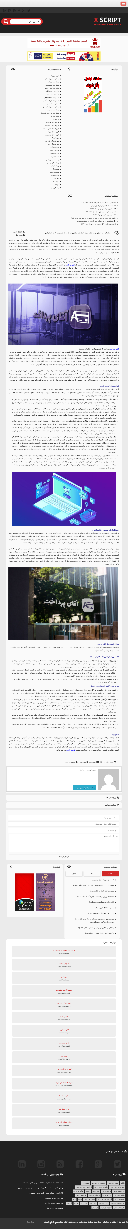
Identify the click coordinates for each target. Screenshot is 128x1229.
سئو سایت (85, 1183)
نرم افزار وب (54, 188)
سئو (74, 1199)
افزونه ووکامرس (119, 1191)
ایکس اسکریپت (100, 1222)
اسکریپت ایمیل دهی (52, 88)
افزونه (76, 1203)
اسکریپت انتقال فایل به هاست (103, 908)
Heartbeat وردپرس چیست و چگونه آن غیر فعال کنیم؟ (95, 896)
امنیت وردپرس (81, 1195)
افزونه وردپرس (119, 1207)
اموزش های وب (53, 144)
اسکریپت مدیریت (53, 110)
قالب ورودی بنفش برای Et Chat (104, 215)
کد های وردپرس (94, 1195)
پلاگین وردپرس (78, 1191)
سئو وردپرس (106, 1195)
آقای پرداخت (70, 265)
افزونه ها (56, 119)
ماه (92, 873)
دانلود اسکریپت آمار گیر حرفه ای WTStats (101, 212)
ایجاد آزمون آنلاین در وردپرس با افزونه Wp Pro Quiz (96, 928)
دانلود (123, 1183)
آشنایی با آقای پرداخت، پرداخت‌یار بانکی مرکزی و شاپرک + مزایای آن (78, 233)
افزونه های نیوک (53, 132)
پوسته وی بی (54, 175)
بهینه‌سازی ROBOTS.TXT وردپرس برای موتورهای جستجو (93, 885)
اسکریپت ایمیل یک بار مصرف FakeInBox (99, 933)
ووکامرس (93, 1203)
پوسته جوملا (55, 156)
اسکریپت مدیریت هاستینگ (50, 113)
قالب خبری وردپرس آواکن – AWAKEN (102, 208)
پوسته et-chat (54, 147)
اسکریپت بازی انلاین (52, 91)
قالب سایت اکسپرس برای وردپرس (103, 205)
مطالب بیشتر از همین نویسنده (84, 788)
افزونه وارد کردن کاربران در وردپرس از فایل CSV (98, 224)
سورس (56, 178)
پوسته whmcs (54, 153)
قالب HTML (106, 1191)
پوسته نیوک (55, 166)
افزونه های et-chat (52, 122)
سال (74, 873)
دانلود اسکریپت (119, 1195)
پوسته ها (56, 169)
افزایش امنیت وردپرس (84, 1187)
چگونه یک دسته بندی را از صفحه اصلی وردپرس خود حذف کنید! (93, 218)
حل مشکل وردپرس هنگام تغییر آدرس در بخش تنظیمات (96, 221)
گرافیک (56, 184)
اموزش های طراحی (52, 141)
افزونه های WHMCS (52, 125)
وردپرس (95, 1207)
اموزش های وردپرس (117, 1187)
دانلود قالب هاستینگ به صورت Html (101, 902)
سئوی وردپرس (113, 1183)
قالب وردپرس (103, 1203)
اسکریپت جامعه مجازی (51, 97)
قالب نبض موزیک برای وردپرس (103, 880)
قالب (80, 1199)
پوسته (88, 1191)
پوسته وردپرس (54, 172)
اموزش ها (55, 138)
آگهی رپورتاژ (55, 76)
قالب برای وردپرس (101, 1187)
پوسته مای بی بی (53, 163)
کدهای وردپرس (89, 1199)
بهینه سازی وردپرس (98, 1183)
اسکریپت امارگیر (53, 82)
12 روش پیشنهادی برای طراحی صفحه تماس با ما (98, 202)
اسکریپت (84, 1203)
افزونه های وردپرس (52, 135)
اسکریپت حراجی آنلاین (51, 100)
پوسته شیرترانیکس (52, 160)
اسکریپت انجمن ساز (52, 85)
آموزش (69, 1203)
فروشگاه (56, 181)
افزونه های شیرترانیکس (50, 128)
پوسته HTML (54, 150)
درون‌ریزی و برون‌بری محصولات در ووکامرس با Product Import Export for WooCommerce (94, 920)
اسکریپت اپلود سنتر (52, 79)
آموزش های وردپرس (104, 1199)
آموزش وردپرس (106, 1207)
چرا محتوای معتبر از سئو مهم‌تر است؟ (100, 913)
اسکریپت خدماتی (53, 104)
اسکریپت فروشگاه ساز (51, 107)
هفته (110, 873)
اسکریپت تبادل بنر (53, 94)
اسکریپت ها (55, 116)
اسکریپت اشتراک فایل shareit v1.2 (102, 891)
